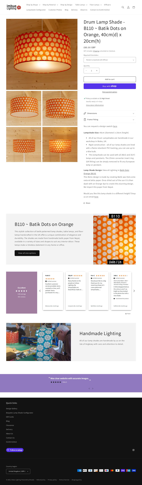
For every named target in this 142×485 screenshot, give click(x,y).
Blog (8, 421)
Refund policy (41, 480)
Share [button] (88, 203)
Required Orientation (91, 55)
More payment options (109, 92)
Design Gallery (11, 408)
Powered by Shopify (27, 480)
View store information (95, 105)
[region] (87, 290)
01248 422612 (11, 442)
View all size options (27, 253)
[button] (33, 4)
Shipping (96, 51)
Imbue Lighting (16, 480)
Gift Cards (10, 417)
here (115, 126)
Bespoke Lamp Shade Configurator (19, 413)
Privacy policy (52, 480)
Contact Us (10, 438)
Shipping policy (77, 480)
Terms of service (64, 480)
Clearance (10, 425)
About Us (9, 433)
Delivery (9, 429)
